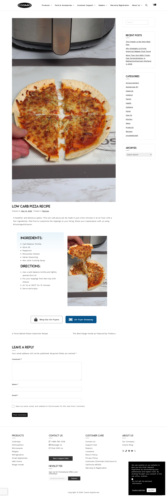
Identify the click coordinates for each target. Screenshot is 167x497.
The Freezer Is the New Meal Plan (138, 43)
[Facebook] (129, 451)
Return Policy (91, 455)
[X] (135, 451)
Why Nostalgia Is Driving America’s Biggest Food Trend (138, 49)
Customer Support (85, 5)
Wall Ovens (17, 461)
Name (15, 384)
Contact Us (90, 441)
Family (128, 99)
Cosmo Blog (127, 445)
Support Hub (91, 445)
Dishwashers (18, 445)
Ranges (15, 451)
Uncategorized (132, 135)
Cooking (129, 95)
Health (128, 103)
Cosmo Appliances (91, 492)
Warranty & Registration (96, 468)
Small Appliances (19, 458)
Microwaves (17, 448)
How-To (129, 115)
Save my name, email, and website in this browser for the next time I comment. (50, 406)
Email (15, 395)
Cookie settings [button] (138, 490)
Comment (17, 359)
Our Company (128, 441)
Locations (89, 451)
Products (46, 5)
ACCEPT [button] (151, 490)
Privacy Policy (91, 458)
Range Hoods (18, 465)
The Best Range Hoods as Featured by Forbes (93, 333)
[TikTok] (126, 451)
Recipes (45, 211)
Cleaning (129, 91)
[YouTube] (132, 451)
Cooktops (16, 441)
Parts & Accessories (63, 5)
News (128, 123)
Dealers (102, 5)
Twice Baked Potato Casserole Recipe (31, 333)
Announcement (132, 83)
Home (128, 111)
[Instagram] (123, 451)
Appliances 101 (132, 87)
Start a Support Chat (60, 458)
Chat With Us (57, 448)
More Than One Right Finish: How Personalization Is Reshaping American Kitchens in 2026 (138, 59)
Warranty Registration (119, 5)
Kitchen (129, 119)
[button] (51, 5)
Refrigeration (18, 455)
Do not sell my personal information (142, 482)
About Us (136, 5)
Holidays (129, 107)
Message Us (56, 445)
